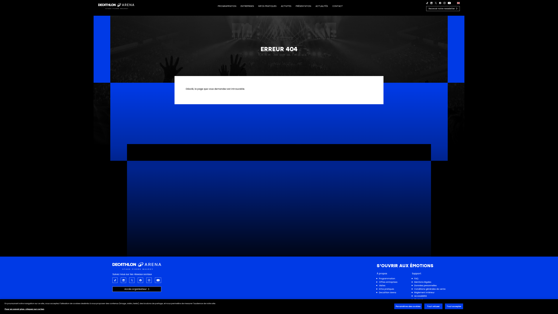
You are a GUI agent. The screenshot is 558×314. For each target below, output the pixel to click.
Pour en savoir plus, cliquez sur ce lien (24, 309)
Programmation (387, 278)
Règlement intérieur (424, 292)
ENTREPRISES (247, 6)
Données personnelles (425, 285)
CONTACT (337, 6)
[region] (279, 306)
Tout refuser (433, 306)
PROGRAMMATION (227, 6)
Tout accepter (454, 306)
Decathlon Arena (387, 292)
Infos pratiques (386, 289)
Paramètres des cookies (408, 306)
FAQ (416, 278)
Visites (382, 285)
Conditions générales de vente (430, 289)
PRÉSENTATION (303, 6)
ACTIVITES (286, 6)
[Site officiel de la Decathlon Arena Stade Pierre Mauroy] (116, 6)
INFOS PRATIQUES (267, 6)
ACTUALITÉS (321, 6)
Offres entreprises (388, 282)
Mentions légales (422, 282)
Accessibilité (420, 296)
